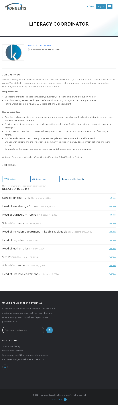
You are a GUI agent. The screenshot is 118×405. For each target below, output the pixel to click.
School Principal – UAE (16, 197)
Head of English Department (20, 274)
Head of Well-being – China (19, 206)
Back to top (57, 399)
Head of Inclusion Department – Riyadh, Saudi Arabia (34, 231)
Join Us (90, 6)
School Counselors (13, 265)
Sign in (101, 6)
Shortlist (11, 179)
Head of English (12, 240)
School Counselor (13, 223)
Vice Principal (10, 257)
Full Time (112, 198)
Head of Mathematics (15, 248)
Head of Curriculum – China (19, 214)
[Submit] (49, 330)
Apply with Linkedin (75, 179)
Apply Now (41, 179)
